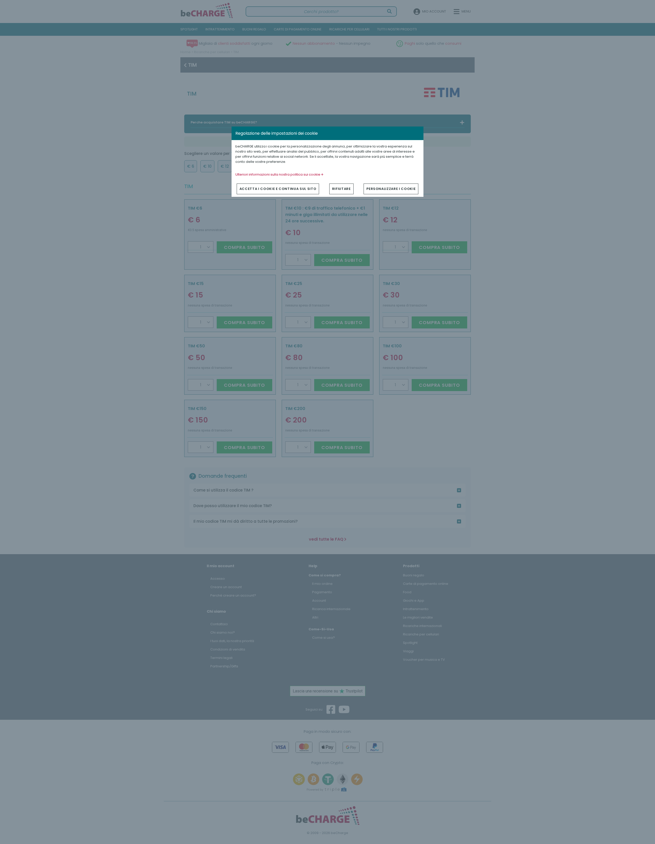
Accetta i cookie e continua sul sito (277, 188)
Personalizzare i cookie (391, 188)
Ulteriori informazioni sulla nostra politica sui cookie (278, 174)
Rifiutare (341, 188)
